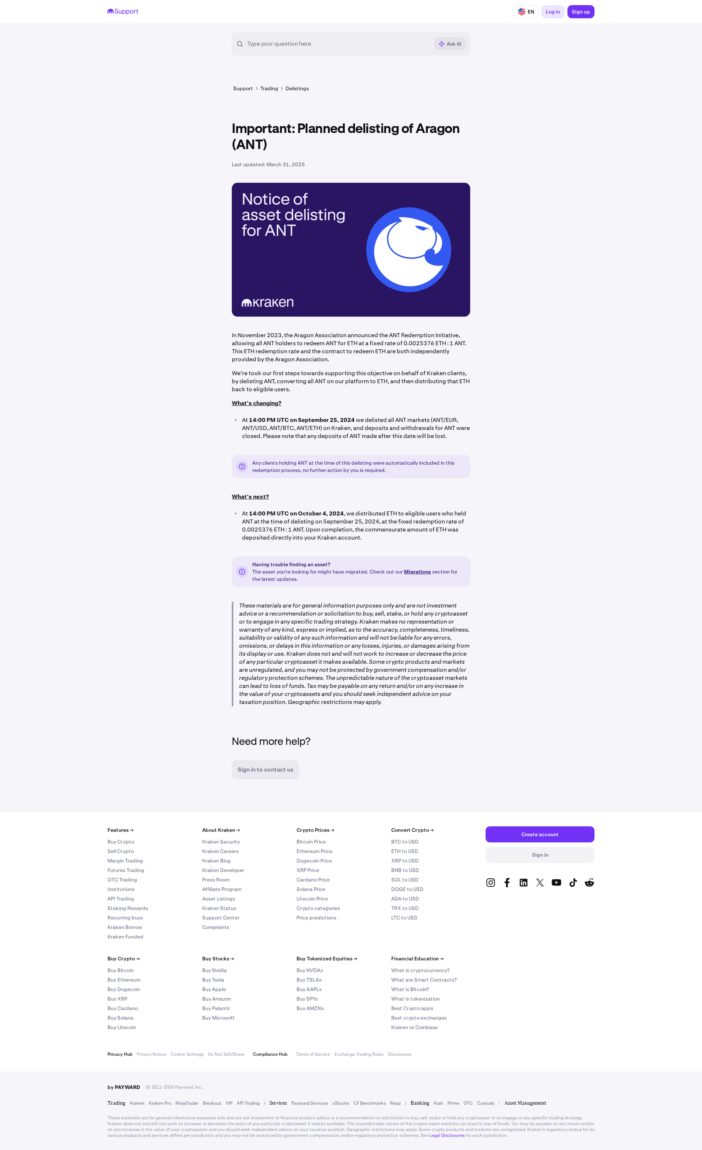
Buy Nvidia (214, 970)
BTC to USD (405, 841)
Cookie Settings (187, 1054)
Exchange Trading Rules (359, 1054)
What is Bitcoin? (410, 989)
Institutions (121, 889)
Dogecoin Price (314, 860)
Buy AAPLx (309, 989)
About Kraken (221, 830)
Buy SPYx (307, 998)
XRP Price (308, 870)
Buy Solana (120, 1017)
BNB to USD (405, 870)
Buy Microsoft (218, 1017)
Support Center (220, 917)
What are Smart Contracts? (424, 979)
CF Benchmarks (370, 1103)
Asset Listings (218, 898)
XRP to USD (405, 860)
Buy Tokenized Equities (327, 958)
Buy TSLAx (309, 979)
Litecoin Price (312, 898)
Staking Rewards (127, 908)
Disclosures (399, 1054)
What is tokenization (415, 998)
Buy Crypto (120, 841)
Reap (395, 1103)
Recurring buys (125, 917)
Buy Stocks (218, 958)
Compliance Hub (270, 1054)
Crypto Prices (315, 830)
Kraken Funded (125, 936)
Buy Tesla (213, 979)
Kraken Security (221, 841)
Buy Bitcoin (120, 970)
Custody (485, 1103)
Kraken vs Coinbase (414, 1027)
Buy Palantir (216, 1008)
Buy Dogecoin (123, 989)
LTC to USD (404, 917)
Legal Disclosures (447, 1135)
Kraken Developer (223, 870)
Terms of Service (313, 1054)
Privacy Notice (151, 1054)
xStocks (340, 1103)
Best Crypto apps (412, 1008)
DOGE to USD (407, 889)
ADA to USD (405, 898)
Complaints (215, 927)
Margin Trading (125, 860)
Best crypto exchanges (419, 1017)
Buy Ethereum (123, 979)
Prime (453, 1103)
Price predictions (316, 917)
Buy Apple (214, 989)
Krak (438, 1103)
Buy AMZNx (310, 1008)
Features (120, 830)
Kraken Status (219, 908)
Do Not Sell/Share (226, 1054)
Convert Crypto (412, 830)
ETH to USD (404, 851)
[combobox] (338, 43)
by (123, 1087)
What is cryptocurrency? (420, 970)
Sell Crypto (120, 851)
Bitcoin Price (311, 841)
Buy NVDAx (310, 970)
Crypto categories (318, 908)
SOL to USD (405, 879)
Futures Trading (125, 870)
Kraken (137, 1103)
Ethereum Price (314, 851)
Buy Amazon (216, 998)
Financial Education (417, 958)
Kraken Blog (216, 860)
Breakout (212, 1103)
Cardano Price (313, 879)
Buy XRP (117, 998)
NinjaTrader (187, 1103)
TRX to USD (405, 908)
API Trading (120, 898)
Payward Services (309, 1103)
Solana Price (311, 889)
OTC (468, 1103)
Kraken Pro (160, 1103)
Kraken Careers (220, 851)
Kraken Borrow (124, 927)
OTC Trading (122, 879)
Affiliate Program (222, 889)
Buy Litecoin (121, 1027)
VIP (229, 1103)
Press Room (216, 879)
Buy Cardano (122, 1008)
